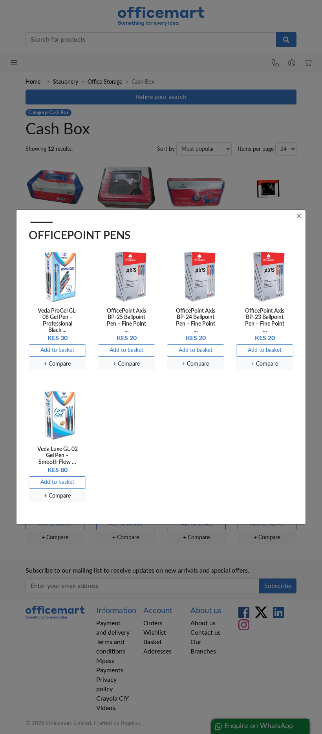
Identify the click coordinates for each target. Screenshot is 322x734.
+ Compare (57, 364)
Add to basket (57, 350)
